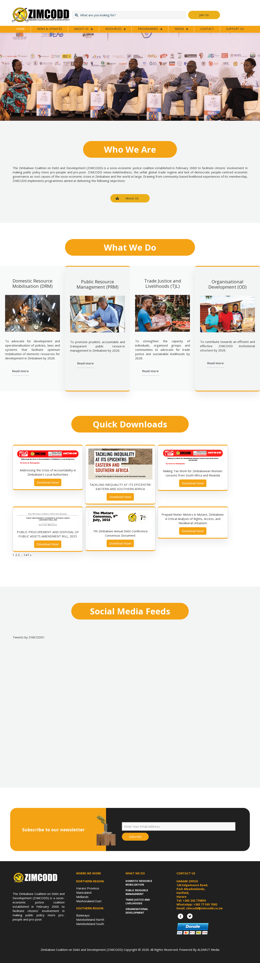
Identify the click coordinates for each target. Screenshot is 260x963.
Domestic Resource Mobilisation (139, 882)
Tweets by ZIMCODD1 (29, 637)
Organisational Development (137, 910)
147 (26, 555)
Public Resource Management (137, 892)
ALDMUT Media (208, 950)
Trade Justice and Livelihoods (138, 901)
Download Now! (48, 482)
